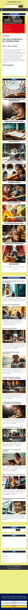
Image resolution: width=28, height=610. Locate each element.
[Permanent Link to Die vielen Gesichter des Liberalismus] (14, 233)
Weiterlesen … (22, 300)
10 (19, 266)
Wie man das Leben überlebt (11, 305)
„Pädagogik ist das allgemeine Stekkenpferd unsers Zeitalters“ (12, 402)
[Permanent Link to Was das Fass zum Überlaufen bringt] (14, 213)
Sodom (5, 35)
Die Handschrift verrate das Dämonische (11, 352)
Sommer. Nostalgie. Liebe (14, 203)
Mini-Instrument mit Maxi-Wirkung (13, 474)
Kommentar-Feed (6, 558)
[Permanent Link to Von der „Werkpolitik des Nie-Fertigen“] (14, 111)
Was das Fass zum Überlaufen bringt (14, 223)
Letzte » (15, 268)
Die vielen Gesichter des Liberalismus (14, 243)
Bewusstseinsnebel (14, 264)
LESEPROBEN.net (14, 2)
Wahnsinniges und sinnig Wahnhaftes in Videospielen (13, 499)
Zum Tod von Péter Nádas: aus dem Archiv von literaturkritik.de (14, 100)
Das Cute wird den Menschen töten (14, 162)
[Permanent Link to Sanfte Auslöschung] (14, 131)
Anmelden (4, 554)
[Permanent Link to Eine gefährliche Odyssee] (14, 172)
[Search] (26, 9)
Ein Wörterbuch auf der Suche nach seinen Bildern (13, 281)
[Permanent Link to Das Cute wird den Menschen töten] (14, 152)
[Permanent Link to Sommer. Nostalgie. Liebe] (14, 193)
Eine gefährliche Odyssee (14, 182)
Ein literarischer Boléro (9, 328)
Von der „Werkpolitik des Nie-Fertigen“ (14, 121)
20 (22, 266)
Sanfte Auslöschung (14, 141)
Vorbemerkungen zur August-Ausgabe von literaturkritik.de (11, 377)
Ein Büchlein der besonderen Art (12, 427)
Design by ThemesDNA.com (14, 568)
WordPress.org (5, 560)
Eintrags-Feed (5, 556)
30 (24, 266)
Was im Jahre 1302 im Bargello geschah (11, 450)
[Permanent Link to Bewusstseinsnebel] (14, 254)
